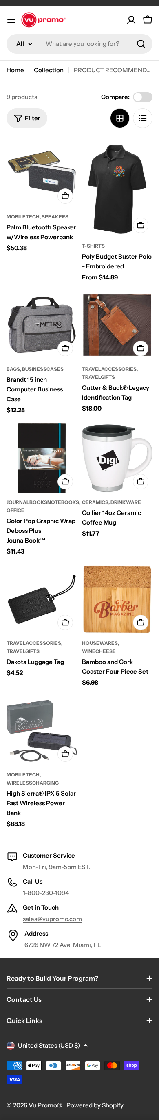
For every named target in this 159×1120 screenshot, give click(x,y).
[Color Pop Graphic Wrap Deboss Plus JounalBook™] (42, 458)
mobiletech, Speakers (37, 217)
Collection (49, 70)
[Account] (131, 20)
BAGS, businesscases (35, 369)
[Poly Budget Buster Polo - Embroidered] (117, 187)
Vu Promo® (46, 1105)
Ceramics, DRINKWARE (111, 502)
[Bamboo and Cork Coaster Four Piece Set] (117, 599)
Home (15, 70)
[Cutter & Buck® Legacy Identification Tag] (117, 325)
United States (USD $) (49, 1045)
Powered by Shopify (95, 1105)
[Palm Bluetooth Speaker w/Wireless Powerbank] (42, 173)
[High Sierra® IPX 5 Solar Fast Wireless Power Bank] (42, 731)
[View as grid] (120, 118)
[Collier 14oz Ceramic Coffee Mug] (117, 458)
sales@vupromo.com (52, 919)
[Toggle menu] (11, 20)
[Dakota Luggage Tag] (42, 599)
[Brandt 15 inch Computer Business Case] (42, 325)
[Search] (141, 44)
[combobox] (79, 44)
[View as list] (142, 118)
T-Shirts (93, 246)
